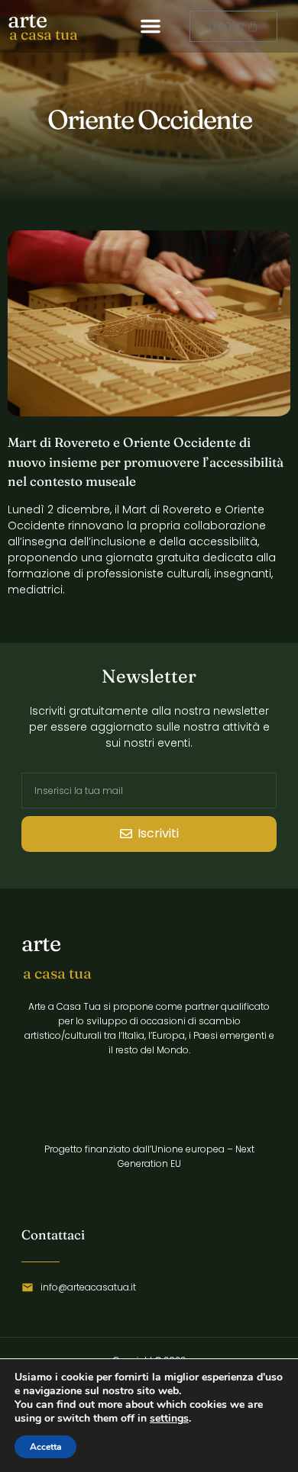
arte (27, 19)
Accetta (45, 1447)
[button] (150, 26)
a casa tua (43, 33)
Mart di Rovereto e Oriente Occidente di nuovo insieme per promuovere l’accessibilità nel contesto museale (145, 461)
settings (169, 1418)
